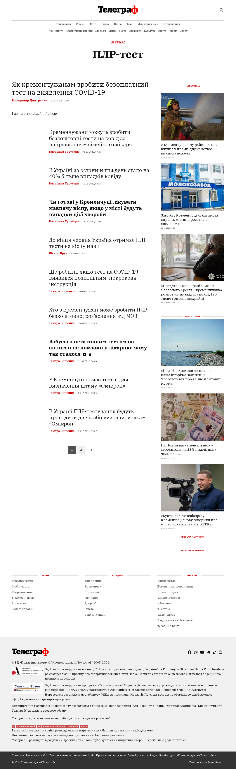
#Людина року (168, 626)
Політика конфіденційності (206, 762)
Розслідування (23, 581)
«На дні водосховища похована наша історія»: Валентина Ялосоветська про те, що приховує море (191, 377)
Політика (91, 597)
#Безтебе (164, 609)
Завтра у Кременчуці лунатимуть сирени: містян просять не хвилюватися (189, 219)
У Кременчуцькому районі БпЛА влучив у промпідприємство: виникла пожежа (189, 148)
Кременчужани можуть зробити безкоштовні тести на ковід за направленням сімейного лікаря (90, 138)
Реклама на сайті (37, 755)
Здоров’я (100, 30)
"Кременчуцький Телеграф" (72, 662)
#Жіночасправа (169, 597)
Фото (92, 24)
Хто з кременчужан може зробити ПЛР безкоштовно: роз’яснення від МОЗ (98, 312)
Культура (150, 30)
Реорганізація (22, 592)
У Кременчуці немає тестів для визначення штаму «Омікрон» (88, 382)
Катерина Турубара (64, 151)
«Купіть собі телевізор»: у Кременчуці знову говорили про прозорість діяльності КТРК (189, 519)
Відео (105, 24)
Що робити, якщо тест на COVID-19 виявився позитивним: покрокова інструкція (93, 277)
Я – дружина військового (175, 620)
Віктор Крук (58, 253)
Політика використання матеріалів (71, 755)
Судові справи (22, 609)
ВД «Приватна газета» (31, 662)
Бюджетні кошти (24, 597)
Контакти (18, 755)
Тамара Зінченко (61, 291)
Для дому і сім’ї (148, 24)
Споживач (135, 30)
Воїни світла (166, 581)
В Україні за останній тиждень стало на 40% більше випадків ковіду (99, 173)
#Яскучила (165, 603)
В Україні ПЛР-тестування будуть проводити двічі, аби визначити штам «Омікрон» (97, 417)
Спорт (184, 30)
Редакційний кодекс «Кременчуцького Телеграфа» (183, 755)
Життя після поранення (175, 586)
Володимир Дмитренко (29, 100)
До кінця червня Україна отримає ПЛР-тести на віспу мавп (99, 242)
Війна (118, 24)
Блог (130, 24)
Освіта (162, 30)
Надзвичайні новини (79, 30)
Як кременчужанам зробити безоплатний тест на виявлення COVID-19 (80, 88)
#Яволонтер (166, 614)
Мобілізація (20, 586)
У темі (80, 24)
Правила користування (111, 755)
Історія (173, 30)
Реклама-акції (95, 614)
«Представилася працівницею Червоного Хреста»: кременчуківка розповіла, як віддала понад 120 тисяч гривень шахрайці (191, 292)
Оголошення (171, 24)
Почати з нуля (167, 592)
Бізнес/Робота (117, 30)
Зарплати (19, 603)
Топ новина (63, 24)
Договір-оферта (138, 755)
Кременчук (56, 30)
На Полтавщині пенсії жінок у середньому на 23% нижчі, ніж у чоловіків (189, 449)
